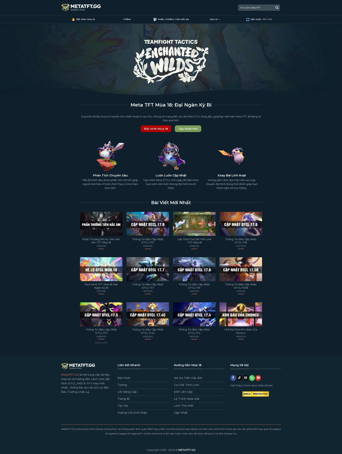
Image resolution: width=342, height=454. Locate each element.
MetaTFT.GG (70, 374)
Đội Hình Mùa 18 (85, 19)
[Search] (277, 8)
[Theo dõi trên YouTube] (258, 378)
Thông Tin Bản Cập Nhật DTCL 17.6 (194, 286)
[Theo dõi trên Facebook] (233, 378)
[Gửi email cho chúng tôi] (246, 378)
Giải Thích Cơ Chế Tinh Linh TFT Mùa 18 (194, 241)
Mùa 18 (214, 19)
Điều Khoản (266, 385)
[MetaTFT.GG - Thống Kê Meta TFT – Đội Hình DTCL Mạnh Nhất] (81, 8)
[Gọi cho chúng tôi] (252, 378)
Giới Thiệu (236, 385)
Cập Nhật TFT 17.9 (261, 19)
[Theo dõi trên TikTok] (239, 378)
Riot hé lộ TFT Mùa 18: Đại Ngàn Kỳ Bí (101, 286)
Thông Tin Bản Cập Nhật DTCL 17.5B (240, 286)
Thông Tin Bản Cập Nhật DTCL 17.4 (194, 331)
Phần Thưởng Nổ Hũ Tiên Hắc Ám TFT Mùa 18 (101, 241)
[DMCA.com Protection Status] (255, 394)
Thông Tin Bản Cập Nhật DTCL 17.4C (147, 331)
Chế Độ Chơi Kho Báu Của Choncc (240, 331)
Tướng (127, 19)
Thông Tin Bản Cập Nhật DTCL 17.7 (147, 286)
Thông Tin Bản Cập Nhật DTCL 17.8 (240, 241)
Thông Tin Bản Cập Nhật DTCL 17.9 (147, 241)
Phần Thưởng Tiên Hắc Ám (173, 19)
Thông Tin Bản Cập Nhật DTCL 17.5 (101, 331)
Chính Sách (250, 385)
